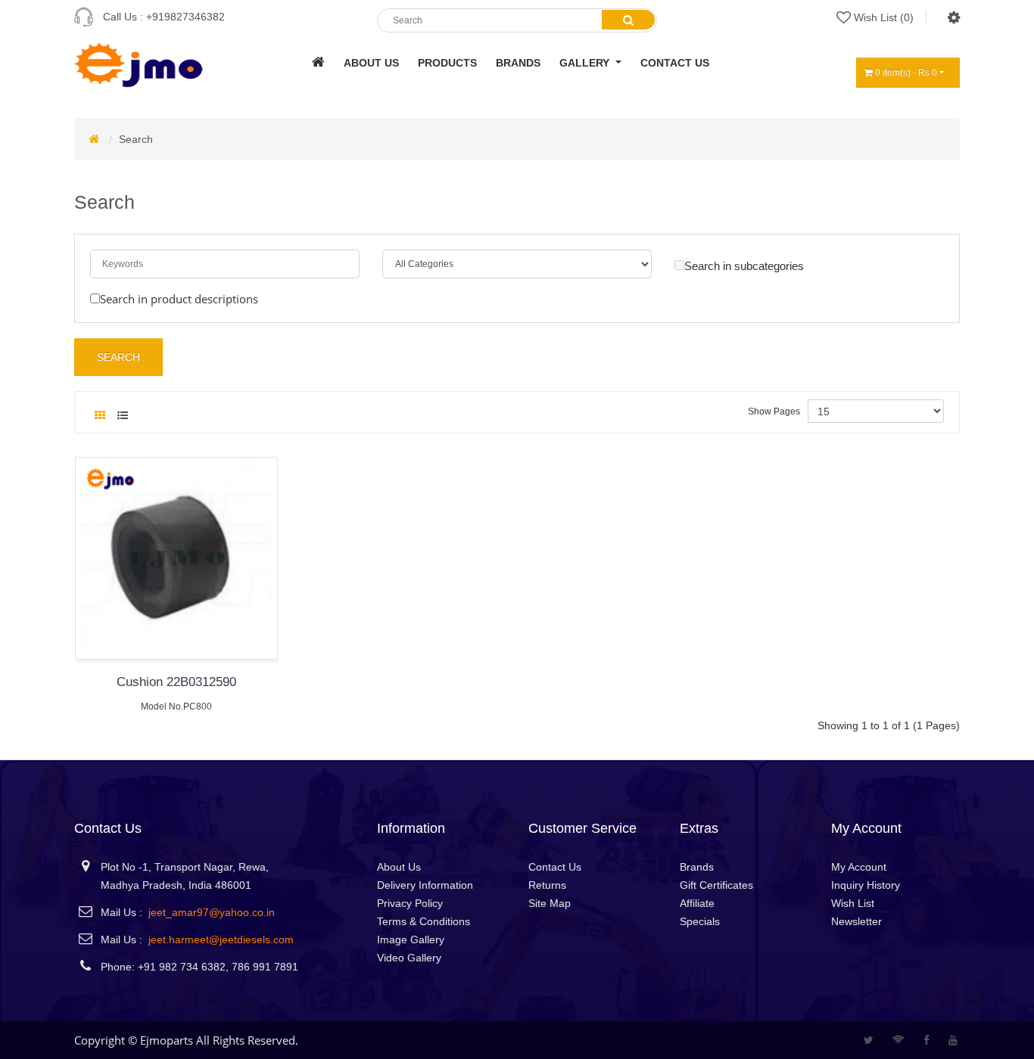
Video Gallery (409, 958)
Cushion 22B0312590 (176, 682)
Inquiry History (865, 885)
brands (518, 63)
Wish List (852, 903)
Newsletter (856, 921)
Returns (547, 885)
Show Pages (774, 411)
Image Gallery (410, 939)
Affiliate (697, 903)
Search (136, 139)
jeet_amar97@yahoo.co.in (211, 912)
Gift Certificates (716, 885)
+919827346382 (185, 17)
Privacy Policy (410, 903)
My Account (858, 867)
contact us (674, 63)
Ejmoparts (166, 1040)
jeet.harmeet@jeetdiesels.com (221, 939)
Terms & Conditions (423, 921)
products (447, 63)
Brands (697, 867)
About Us (399, 867)
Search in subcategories (744, 265)
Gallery (585, 63)
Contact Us (554, 867)
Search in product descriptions (179, 298)
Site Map (549, 903)
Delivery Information (425, 885)
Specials (700, 921)
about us (371, 63)
